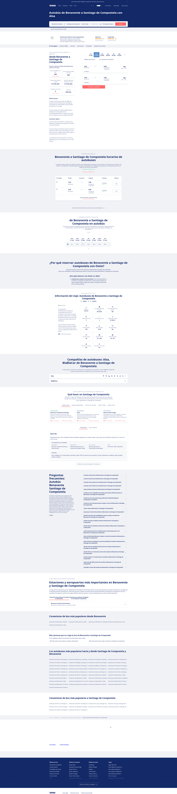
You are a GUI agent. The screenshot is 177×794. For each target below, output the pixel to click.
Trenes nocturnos (54, 773)
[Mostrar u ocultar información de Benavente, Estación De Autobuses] (125, 604)
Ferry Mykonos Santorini (115, 767)
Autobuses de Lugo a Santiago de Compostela (100, 703)
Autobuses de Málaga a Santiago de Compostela (81, 662)
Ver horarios (55, 93)
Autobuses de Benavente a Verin (116, 622)
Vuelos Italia (92, 771)
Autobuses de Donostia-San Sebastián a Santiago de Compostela (86, 669)
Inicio (50, 717)
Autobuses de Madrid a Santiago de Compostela (61, 659)
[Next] (125, 55)
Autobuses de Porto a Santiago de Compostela (100, 669)
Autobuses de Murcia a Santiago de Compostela (61, 669)
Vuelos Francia (93, 773)
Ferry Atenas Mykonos (114, 769)
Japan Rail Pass (112, 765)
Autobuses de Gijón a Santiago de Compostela (81, 672)
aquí (103, 208)
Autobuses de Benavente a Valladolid (98, 622)
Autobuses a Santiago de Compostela (71, 717)
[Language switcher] (99, 6)
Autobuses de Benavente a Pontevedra (59, 684)
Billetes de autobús (74, 762)
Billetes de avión (93, 762)
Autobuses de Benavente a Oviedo (78, 622)
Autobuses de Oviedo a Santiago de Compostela (120, 669)
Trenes (59, 5)
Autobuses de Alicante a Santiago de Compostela (81, 665)
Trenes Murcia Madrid (56, 765)
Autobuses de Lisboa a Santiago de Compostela (61, 665)
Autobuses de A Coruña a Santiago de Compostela (121, 672)
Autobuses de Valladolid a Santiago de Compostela (82, 706)
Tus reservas (108, 5)
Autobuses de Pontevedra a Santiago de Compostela (102, 706)
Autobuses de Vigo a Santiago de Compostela (100, 672)
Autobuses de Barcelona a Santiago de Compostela (82, 659)
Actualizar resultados (87, 171)
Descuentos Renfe (54, 771)
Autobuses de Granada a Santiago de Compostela (121, 662)
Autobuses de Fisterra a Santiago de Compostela (81, 710)
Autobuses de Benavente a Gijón (57, 625)
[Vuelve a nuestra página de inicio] (53, 6)
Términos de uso (74, 793)
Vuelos (70, 5)
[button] (85, 24)
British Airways (93, 767)
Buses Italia (72, 765)
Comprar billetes (63, 46)
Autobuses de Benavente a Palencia (58, 687)
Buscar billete (55, 76)
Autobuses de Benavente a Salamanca (98, 678)
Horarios (72, 46)
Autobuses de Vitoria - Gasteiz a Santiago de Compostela (64, 672)
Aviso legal (65, 793)
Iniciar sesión (125, 5)
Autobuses (65, 5)
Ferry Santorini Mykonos (115, 771)
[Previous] (67, 239)
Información (80, 46)
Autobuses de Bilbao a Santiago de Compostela (100, 665)
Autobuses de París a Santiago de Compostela (120, 659)
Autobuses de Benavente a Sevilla (117, 675)
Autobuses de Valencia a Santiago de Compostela (101, 662)
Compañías (89, 46)
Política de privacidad (86, 793)
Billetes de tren (54, 762)
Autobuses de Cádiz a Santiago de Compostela (61, 675)
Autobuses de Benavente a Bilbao (58, 678)
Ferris (75, 5)
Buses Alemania (73, 771)
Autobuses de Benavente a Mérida (97, 684)
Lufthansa (91, 765)
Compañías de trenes (55, 769)
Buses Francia (73, 769)
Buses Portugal (73, 773)
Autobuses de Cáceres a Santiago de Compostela (81, 675)
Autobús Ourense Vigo (75, 767)
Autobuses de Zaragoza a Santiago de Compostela (101, 659)
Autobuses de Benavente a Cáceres (117, 681)
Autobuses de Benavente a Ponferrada (118, 684)
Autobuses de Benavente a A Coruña (78, 681)
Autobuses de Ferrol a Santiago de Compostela (120, 706)
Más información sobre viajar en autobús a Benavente (64, 641)
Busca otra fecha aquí (88, 198)
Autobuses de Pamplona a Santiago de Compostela (121, 665)
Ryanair (91, 769)
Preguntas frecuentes (99, 46)
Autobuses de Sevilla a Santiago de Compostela (61, 662)
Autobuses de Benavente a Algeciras (78, 684)
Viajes (110, 762)
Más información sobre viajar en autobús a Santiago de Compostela (107, 641)
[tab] (89, 59)
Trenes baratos (54, 767)
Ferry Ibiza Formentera (114, 773)
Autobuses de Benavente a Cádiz (97, 681)
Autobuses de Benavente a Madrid (58, 622)
